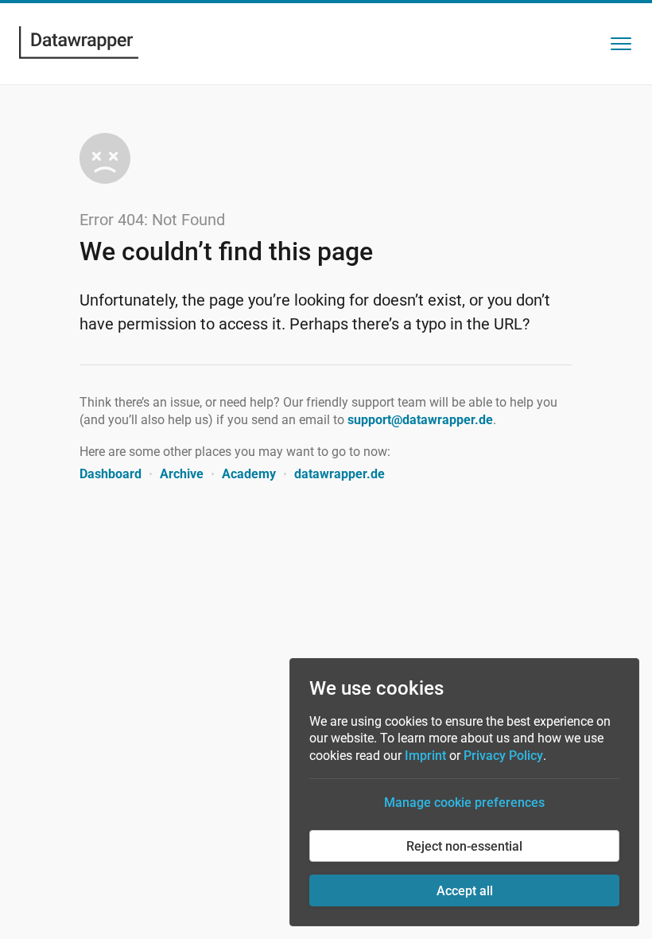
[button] (621, 43)
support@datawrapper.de (420, 419)
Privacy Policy (503, 755)
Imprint (425, 755)
